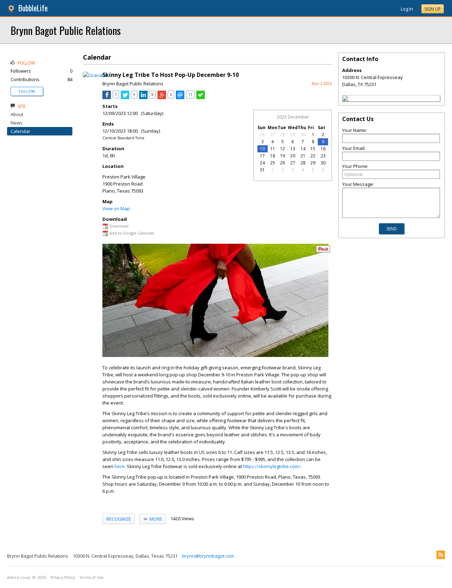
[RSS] (440, 555)
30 (303, 135)
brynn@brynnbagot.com (208, 556)
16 (323, 149)
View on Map (116, 208)
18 (272, 156)
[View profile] (95, 75)
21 (303, 156)
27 (272, 135)
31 (262, 170)
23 (323, 156)
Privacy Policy (62, 577)
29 (292, 135)
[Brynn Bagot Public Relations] (345, 99)
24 (262, 163)
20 (292, 156)
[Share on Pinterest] (323, 251)
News (17, 123)
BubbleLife (33, 7)
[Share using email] (180, 97)
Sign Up (432, 9)
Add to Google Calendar (132, 233)
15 (312, 149)
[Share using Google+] (161, 97)
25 (272, 163)
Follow (27, 91)
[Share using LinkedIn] (143, 97)
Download (119, 226)
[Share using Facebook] (106, 97)
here (119, 466)
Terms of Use (91, 577)
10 (262, 149)
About (17, 114)
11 (272, 149)
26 (262, 135)
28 (282, 135)
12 (282, 149)
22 (312, 156)
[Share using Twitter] (125, 97)
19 (282, 156)
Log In (407, 9)
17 (262, 156)
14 (303, 149)
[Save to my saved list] (200, 97)
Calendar (20, 131)
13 (292, 149)
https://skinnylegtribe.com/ (272, 466)
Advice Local (18, 577)
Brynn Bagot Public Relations (66, 30)
